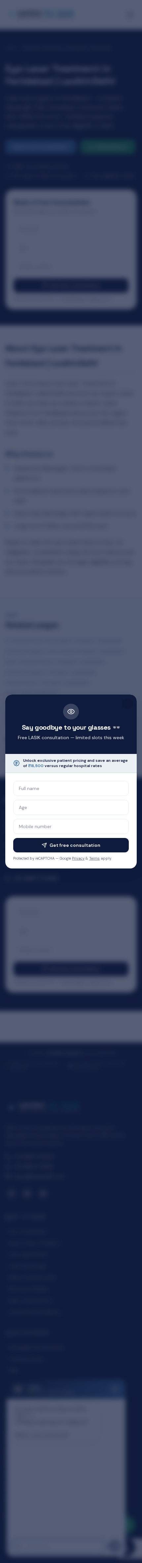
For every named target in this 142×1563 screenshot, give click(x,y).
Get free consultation (75, 845)
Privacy (78, 858)
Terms (94, 858)
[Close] (127, 703)
